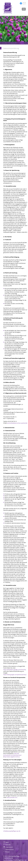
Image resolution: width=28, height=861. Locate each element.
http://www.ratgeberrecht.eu (12, 757)
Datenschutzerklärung (11, 48)
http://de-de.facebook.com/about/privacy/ (12, 754)
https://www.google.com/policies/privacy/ (14, 674)
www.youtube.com (12, 797)
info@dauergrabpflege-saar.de (11, 831)
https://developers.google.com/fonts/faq (14, 669)
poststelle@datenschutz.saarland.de (17, 423)
